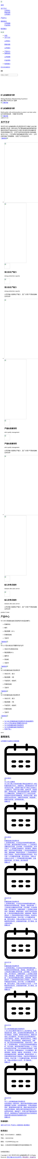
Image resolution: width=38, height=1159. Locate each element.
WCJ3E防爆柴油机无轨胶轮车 (14, 725)
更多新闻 (16, 741)
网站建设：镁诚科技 (29, 1157)
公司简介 (7, 10)
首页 (2, 5)
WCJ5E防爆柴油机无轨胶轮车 (14, 727)
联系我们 (4, 29)
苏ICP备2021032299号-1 (14, 1157)
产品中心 (4, 18)
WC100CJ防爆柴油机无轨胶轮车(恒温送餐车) (19, 721)
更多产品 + (8, 729)
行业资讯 (7, 25)
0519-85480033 (5, 67)
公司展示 (7, 14)
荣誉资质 (7, 12)
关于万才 (4, 8)
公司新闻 (7, 23)
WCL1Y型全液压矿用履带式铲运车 (15, 723)
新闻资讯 (4, 21)
